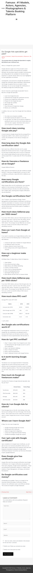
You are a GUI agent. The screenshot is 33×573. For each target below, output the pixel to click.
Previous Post (5, 492)
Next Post (29, 492)
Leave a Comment (6, 56)
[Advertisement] (16, 33)
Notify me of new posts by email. (12, 549)
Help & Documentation (17, 56)
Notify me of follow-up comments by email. (14, 546)
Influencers (26, 56)
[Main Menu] (16, 19)
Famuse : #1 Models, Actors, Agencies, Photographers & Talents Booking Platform (18, 8)
